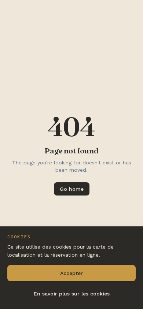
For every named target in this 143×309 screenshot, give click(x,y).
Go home (72, 189)
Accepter (71, 273)
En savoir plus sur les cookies (72, 294)
